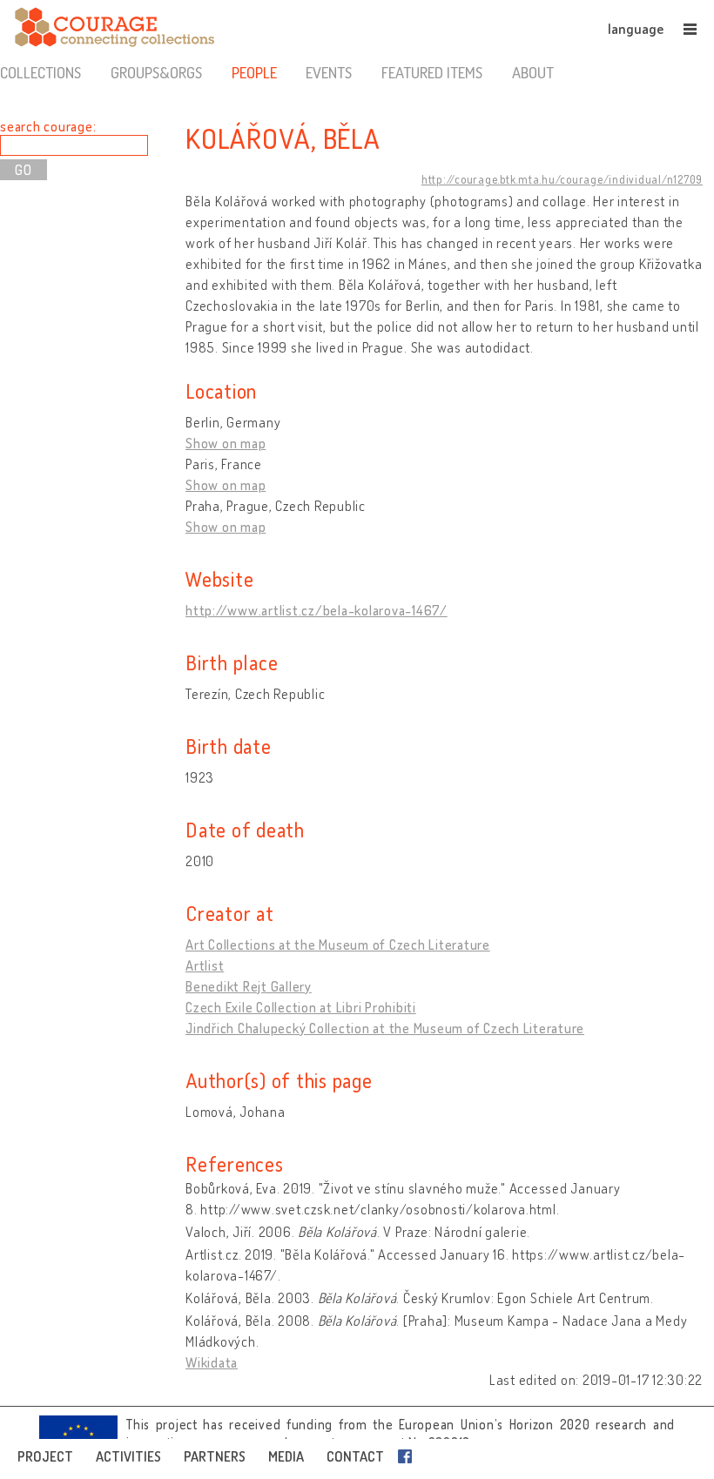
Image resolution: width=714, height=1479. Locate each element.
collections (40, 72)
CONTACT (355, 1456)
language (635, 29)
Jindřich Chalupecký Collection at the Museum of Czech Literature (384, 1028)
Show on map (225, 443)
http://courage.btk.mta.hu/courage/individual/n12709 (562, 179)
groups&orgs (156, 72)
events (329, 72)
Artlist (204, 965)
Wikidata (211, 1362)
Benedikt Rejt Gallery (248, 986)
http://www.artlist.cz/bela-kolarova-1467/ (316, 610)
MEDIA (286, 1456)
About (533, 72)
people (254, 72)
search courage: (48, 126)
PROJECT (45, 1456)
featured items (431, 72)
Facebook (408, 1456)
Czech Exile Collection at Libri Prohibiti (300, 1007)
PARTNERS (215, 1456)
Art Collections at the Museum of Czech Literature (337, 944)
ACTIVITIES (128, 1456)
